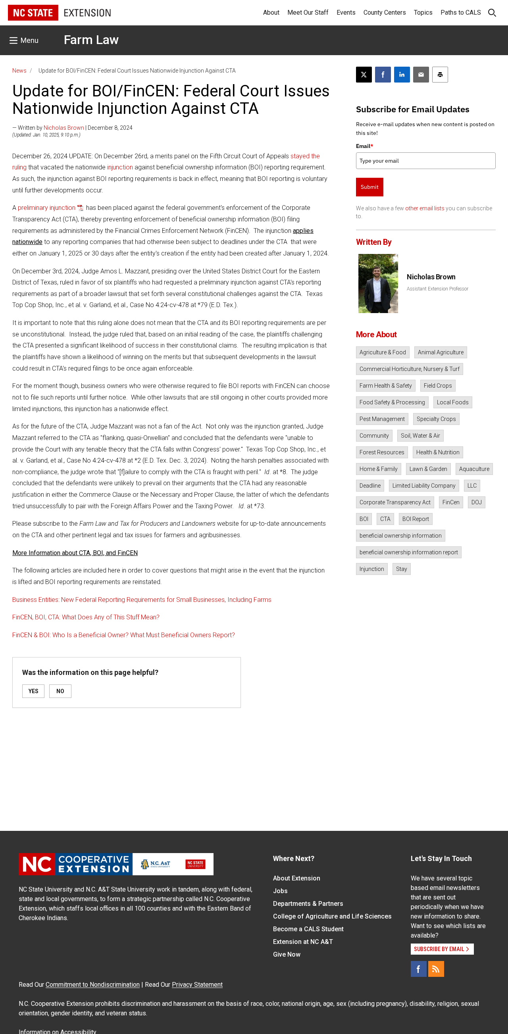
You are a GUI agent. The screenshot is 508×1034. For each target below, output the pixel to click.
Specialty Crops (436, 419)
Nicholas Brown (64, 128)
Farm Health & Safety (386, 385)
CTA (385, 519)
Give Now (286, 954)
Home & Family (379, 469)
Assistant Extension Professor (437, 289)
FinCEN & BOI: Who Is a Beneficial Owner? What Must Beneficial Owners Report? (123, 635)
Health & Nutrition (438, 452)
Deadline (370, 485)
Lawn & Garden (428, 469)
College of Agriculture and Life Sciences (332, 916)
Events (346, 12)
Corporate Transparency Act (395, 502)
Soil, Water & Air (420, 435)
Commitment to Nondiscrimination (93, 984)
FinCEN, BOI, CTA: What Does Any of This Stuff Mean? (86, 617)
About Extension (296, 878)
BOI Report (415, 519)
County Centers (385, 12)
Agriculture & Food (383, 352)
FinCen (451, 502)
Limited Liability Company (424, 485)
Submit (370, 186)
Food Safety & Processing (392, 402)
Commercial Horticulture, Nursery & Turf (410, 369)
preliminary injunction (46, 207)
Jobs (280, 891)
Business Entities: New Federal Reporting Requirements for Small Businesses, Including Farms (141, 599)
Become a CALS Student (308, 929)
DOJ (476, 502)
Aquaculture (474, 469)
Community (374, 435)
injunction (120, 167)
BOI (364, 519)
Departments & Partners (308, 903)
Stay (401, 569)
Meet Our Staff (308, 12)
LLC (472, 485)
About (271, 12)
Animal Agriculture (441, 352)
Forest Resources (382, 452)
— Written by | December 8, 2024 (72, 128)
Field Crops (438, 385)
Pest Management (382, 419)
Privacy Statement (197, 984)
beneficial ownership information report (409, 552)
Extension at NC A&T (303, 942)
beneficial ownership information (401, 535)
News (19, 70)
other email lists (424, 208)
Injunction (372, 569)
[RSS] (436, 969)
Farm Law (91, 39)
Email (364, 146)
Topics (423, 12)
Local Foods (453, 402)
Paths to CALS (461, 12)
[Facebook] (419, 969)
